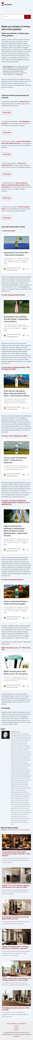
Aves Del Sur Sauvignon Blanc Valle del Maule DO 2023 (16, 368)
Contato (16, 1027)
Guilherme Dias (15, 732)
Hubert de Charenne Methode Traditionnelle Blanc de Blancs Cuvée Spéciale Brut (16, 502)
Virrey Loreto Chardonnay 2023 (15, 436)
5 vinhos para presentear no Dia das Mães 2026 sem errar (15, 918)
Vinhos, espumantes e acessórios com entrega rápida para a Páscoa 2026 (16, 979)
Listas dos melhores (24, 830)
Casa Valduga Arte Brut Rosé (14, 295)
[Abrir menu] (30, 10)
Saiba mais (20, 74)
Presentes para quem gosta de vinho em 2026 (15, 1009)
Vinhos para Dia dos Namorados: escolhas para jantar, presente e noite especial (16, 853)
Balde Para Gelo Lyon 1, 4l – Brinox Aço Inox (16, 648)
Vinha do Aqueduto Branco (13, 579)
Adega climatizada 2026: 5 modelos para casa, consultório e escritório (15, 947)
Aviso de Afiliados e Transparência (16, 1023)
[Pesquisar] (27, 17)
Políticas (16, 1029)
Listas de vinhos (12, 830)
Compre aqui (6, 112)
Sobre (16, 1025)
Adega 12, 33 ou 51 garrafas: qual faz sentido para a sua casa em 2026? (16, 886)
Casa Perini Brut (9, 231)
